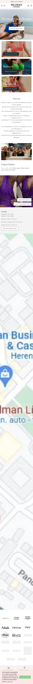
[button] (13, 38)
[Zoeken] (5, 5)
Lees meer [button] (10, 681)
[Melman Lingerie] (16, 5)
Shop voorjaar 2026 (16, 28)
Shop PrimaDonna (24, 200)
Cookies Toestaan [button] (25, 677)
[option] (16, 24)
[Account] (28, 5)
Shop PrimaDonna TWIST (23, 204)
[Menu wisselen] (1, 5)
